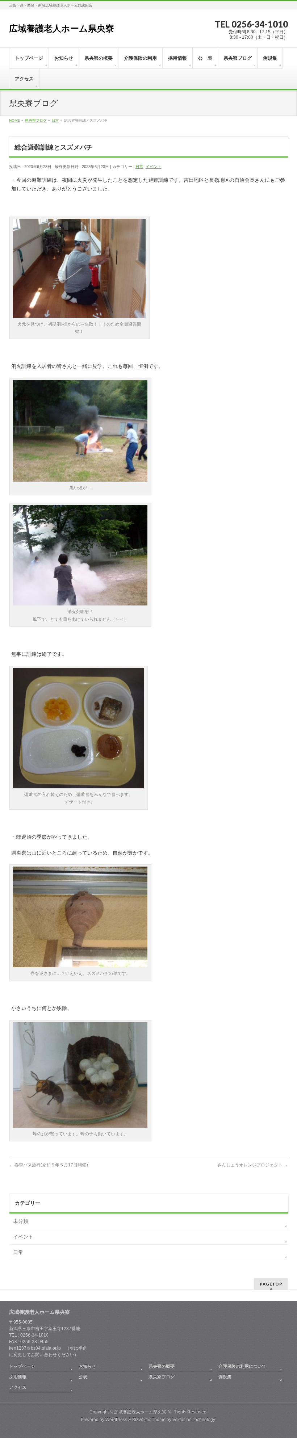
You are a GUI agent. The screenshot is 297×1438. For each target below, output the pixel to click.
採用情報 (17, 1376)
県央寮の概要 (161, 1366)
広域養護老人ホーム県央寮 (61, 28)
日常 (139, 166)
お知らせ (87, 1366)
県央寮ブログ (161, 1376)
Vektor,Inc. (182, 1419)
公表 (83, 1376)
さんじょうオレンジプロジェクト (252, 1164)
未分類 (20, 1221)
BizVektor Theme (149, 1419)
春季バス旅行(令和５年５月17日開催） (50, 1164)
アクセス (17, 1387)
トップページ (22, 1366)
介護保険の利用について (242, 1366)
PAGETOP (271, 1284)
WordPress (116, 1419)
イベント (154, 166)
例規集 (224, 1376)
